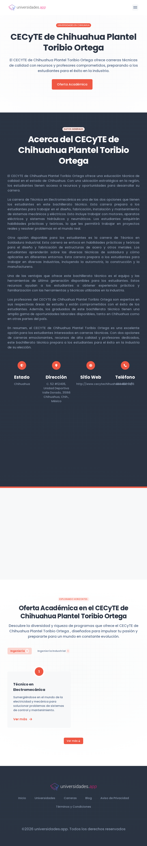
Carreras (70, 798)
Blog (88, 798)
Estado (22, 377)
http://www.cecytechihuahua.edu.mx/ (104, 384)
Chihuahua (22, 384)
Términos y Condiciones (73, 807)
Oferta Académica (72, 84)
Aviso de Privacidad (114, 798)
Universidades (45, 798)
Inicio (22, 798)
